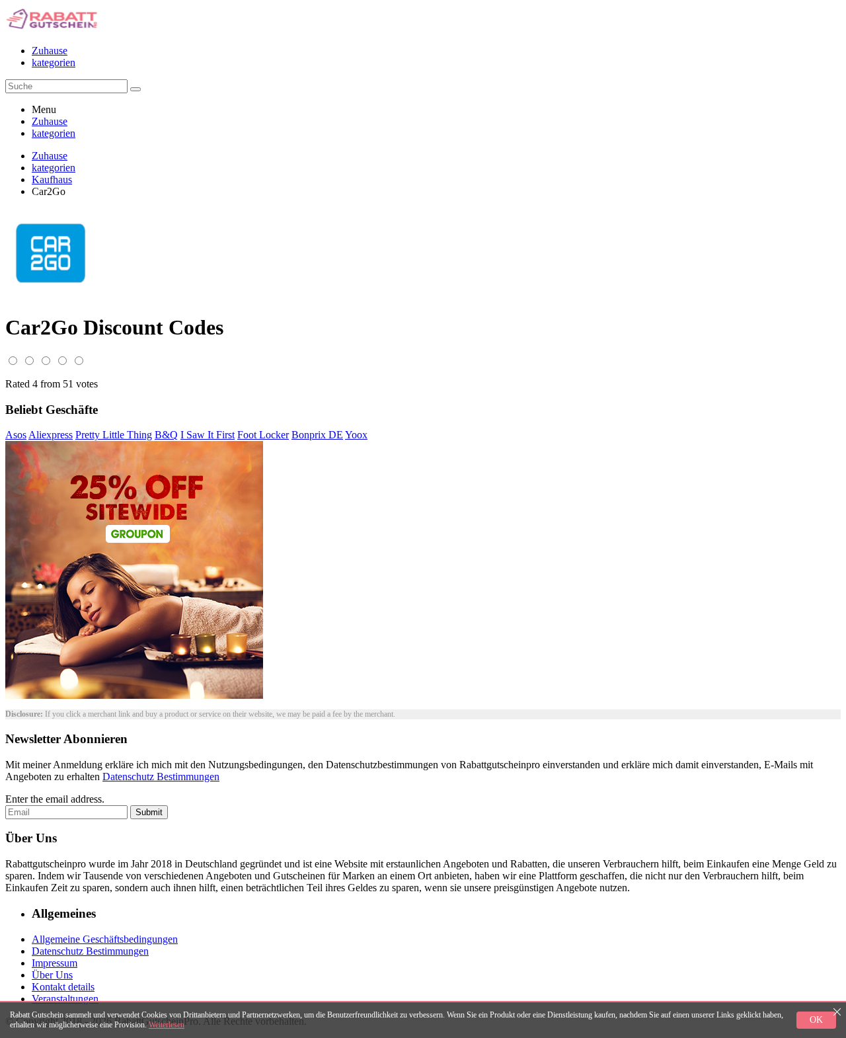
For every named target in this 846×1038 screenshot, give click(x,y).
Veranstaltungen (65, 998)
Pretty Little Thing (113, 434)
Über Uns (52, 974)
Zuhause (49, 50)
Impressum (54, 963)
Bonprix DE (317, 434)
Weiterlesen (166, 1024)
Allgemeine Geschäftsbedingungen (105, 939)
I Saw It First (207, 434)
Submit (149, 812)
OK (816, 1020)
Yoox (356, 434)
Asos (15, 434)
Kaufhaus (52, 179)
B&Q (166, 434)
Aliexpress (50, 434)
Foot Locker (263, 434)
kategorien (53, 62)
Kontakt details (63, 986)
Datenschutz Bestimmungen (160, 776)
